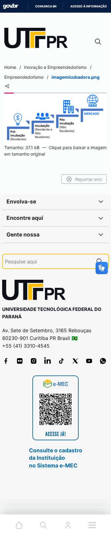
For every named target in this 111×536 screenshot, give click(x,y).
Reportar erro (88, 179)
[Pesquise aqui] (99, 261)
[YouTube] (89, 361)
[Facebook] (6, 361)
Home (10, 67)
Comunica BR (45, 6)
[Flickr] (19, 361)
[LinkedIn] (47, 361)
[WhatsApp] (103, 361)
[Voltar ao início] (36, 291)
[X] (75, 361)
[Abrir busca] (98, 42)
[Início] (38, 39)
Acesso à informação (88, 6)
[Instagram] (33, 361)
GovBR (10, 6)
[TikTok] (61, 361)
